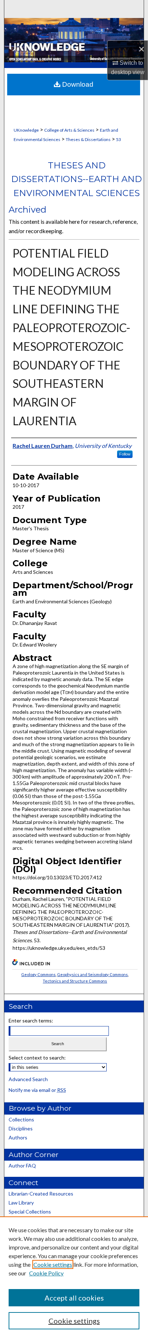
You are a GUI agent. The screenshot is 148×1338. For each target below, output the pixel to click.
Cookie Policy (46, 1273)
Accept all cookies (74, 1297)
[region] (74, 1277)
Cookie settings (52, 1264)
